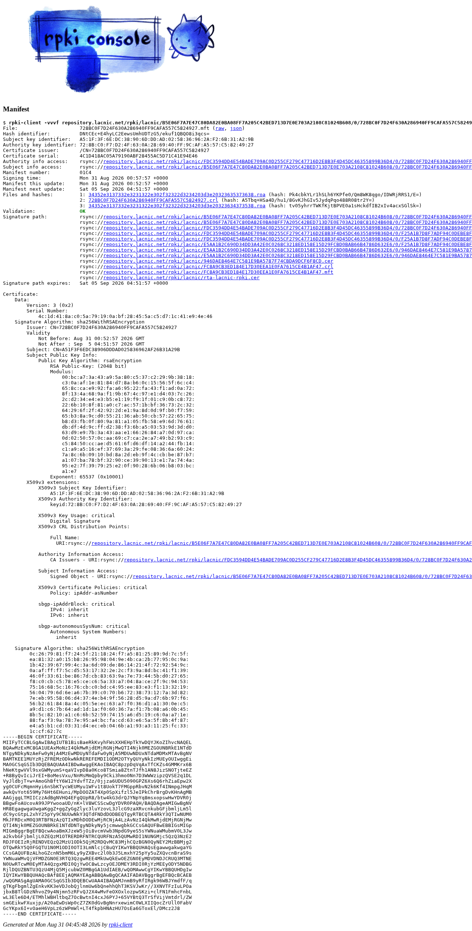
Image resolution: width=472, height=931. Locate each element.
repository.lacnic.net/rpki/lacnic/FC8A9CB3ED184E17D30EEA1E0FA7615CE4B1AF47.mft (218, 272)
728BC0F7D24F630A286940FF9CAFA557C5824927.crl (153, 200)
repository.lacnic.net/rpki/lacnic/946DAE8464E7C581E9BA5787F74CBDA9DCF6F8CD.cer (218, 261)
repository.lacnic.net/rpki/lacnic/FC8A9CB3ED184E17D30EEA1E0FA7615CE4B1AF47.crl (218, 266)
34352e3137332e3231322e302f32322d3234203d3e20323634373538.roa (177, 205)
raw (219, 128)
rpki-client (120, 924)
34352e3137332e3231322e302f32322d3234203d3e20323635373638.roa (177, 194)
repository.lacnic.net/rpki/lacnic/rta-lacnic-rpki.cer (181, 277)
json (236, 128)
